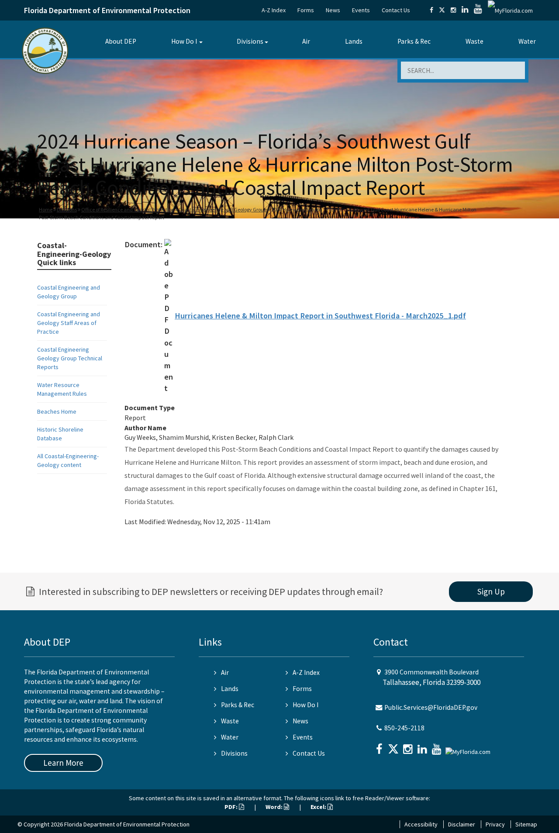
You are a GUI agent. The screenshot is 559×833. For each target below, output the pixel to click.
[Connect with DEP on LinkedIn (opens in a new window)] (464, 10)
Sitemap (526, 824)
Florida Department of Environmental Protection (107, 10)
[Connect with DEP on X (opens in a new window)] (442, 10)
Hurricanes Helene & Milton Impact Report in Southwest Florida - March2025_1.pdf (320, 316)
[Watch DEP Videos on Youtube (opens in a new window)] (478, 10)
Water (527, 41)
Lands (353, 41)
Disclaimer (461, 824)
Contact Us (396, 10)
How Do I (184, 41)
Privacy (495, 824)
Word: (275, 807)
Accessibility (421, 824)
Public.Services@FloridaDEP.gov (430, 707)
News (333, 10)
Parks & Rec (414, 41)
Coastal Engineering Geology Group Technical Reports (69, 358)
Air (306, 41)
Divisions (250, 41)
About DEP (120, 41)
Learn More (63, 762)
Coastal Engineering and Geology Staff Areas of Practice (68, 322)
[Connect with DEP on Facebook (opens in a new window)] (431, 10)
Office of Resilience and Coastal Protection (127, 209)
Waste (474, 41)
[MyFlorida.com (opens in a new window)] (510, 10)
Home (45, 209)
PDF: (231, 807)
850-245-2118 (404, 728)
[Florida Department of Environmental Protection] (45, 50)
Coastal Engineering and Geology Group (223, 209)
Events (361, 10)
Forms (305, 10)
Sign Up (491, 591)
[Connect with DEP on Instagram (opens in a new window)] (453, 10)
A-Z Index (274, 10)
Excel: (319, 807)
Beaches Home (56, 411)
